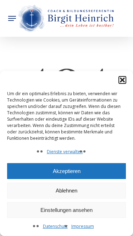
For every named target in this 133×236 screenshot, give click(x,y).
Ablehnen (66, 191)
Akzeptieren (67, 171)
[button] (122, 80)
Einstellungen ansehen (66, 210)
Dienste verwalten (65, 152)
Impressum (82, 226)
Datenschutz (55, 226)
